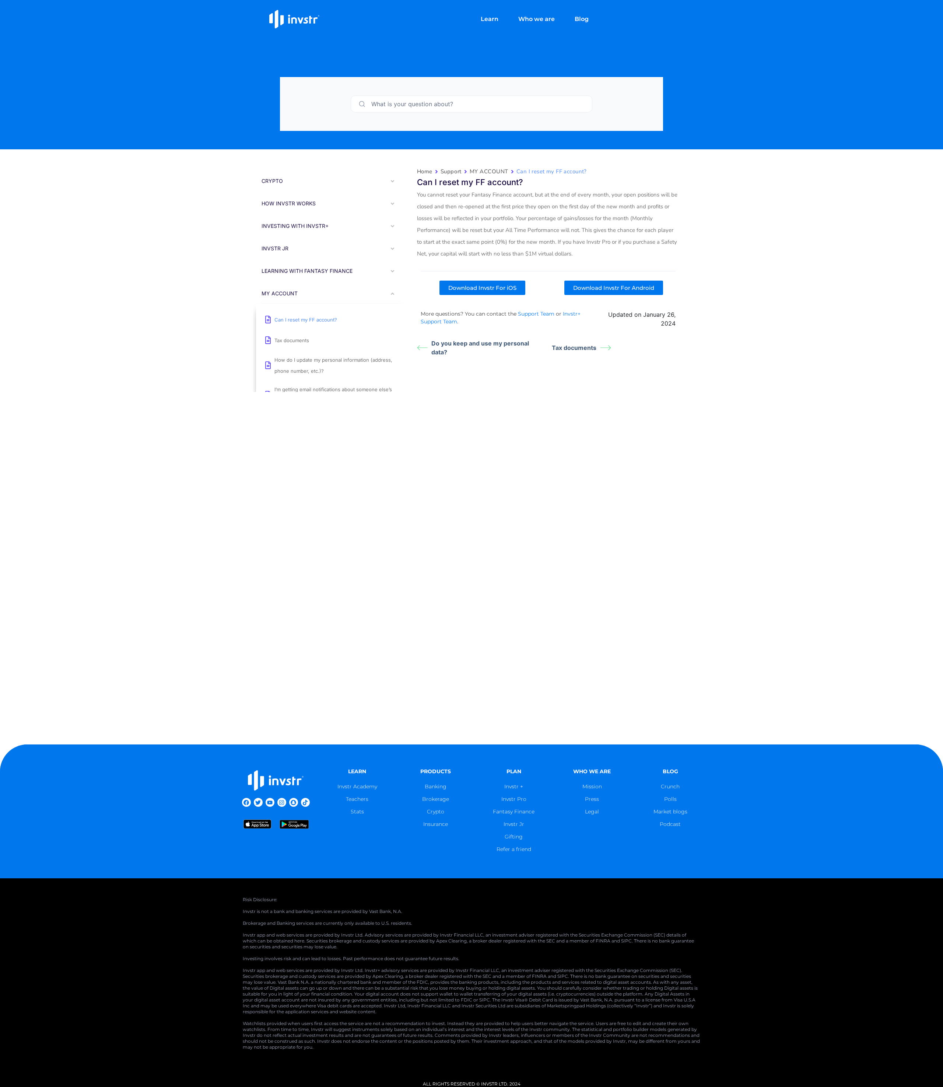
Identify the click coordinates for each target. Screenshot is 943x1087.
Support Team (536, 313)
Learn (489, 18)
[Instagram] (281, 802)
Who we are (536, 18)
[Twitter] (258, 802)
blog (670, 771)
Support (451, 171)
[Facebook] (246, 802)
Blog (582, 18)
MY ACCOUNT (489, 171)
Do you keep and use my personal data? (480, 348)
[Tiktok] (305, 802)
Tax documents (574, 347)
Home (424, 171)
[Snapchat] (293, 802)
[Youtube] (270, 802)
